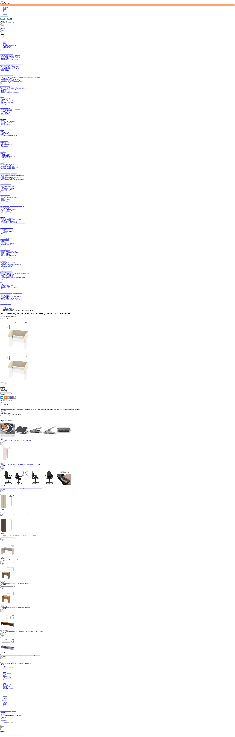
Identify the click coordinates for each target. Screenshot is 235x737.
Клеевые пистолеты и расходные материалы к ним (11, 293)
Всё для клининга (6, 668)
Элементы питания (4, 213)
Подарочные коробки (4, 155)
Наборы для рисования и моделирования (9, 252)
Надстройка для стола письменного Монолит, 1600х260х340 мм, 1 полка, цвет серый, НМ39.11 (20, 655)
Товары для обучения (4, 192)
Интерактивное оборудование (6, 275)
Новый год (2, 153)
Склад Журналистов (7, 677)
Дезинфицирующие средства (6, 65)
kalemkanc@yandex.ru (4, 720)
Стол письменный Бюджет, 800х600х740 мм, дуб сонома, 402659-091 (14, 583)
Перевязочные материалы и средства (8, 168)
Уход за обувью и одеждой (5, 73)
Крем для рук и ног (4, 113)
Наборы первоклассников (5, 184)
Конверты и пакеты (4, 58)
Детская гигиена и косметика (6, 234)
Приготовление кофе (4, 208)
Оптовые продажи (5, 4)
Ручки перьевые (3, 229)
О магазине (5, 7)
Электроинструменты (5, 302)
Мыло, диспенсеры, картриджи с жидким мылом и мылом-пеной (14, 88)
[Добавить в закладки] (11, 393)
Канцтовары (5, 39)
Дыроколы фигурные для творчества (8, 243)
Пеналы (2, 187)
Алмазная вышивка (4, 240)
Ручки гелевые (3, 226)
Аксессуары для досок (5, 269)
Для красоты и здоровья (5, 199)
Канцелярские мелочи (5, 91)
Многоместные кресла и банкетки (7, 127)
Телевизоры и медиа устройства (7, 210)
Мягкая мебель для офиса (5, 129)
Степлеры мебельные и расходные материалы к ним (11, 299)
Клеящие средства (4, 93)
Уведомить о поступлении (6, 393)
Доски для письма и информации (7, 274)
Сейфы (1, 131)
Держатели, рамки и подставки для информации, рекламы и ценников (15, 273)
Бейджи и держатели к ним (6, 271)
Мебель (4, 41)
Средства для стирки (4, 70)
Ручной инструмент (4, 297)
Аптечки (2, 163)
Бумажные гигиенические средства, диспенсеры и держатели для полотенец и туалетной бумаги (20, 77)
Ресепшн (2, 130)
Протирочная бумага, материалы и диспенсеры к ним (11, 81)
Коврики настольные (4, 140)
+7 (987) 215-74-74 (4, 16)
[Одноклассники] (5, 397)
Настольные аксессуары (5, 98)
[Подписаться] (13, 662)
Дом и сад (5, 687)
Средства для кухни (4, 69)
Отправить (3, 731)
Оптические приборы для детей (7, 238)
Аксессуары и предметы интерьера (7, 121)
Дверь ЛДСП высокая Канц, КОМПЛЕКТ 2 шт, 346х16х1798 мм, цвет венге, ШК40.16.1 (19, 535)
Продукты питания (4, 142)
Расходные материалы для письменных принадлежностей (12, 223)
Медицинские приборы (5, 207)
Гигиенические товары (5, 112)
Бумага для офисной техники (6, 54)
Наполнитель (3, 152)
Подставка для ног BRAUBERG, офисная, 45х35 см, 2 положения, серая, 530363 (17, 440)
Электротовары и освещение (6, 212)
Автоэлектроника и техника (6, 266)
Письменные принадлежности (9, 45)
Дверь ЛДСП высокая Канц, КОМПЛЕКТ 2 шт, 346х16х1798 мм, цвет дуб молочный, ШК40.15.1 (20, 511)
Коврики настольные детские (6, 182)
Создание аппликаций (5, 257)
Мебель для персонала (5, 124)
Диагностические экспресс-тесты (7, 164)
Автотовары (5, 685)
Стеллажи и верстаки (4, 132)
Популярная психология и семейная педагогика (10, 106)
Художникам (3, 261)
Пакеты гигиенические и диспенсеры (8, 89)
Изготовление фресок (5, 247)
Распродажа (5, 690)
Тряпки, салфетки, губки (5, 82)
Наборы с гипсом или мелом (6, 256)
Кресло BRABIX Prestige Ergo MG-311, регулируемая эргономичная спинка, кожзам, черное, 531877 (21, 488)
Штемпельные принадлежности (7, 102)
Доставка (5, 8)
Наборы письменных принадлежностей (8, 221)
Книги (4, 672)
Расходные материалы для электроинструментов (10, 296)
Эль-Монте (2, 712)
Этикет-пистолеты (4, 146)
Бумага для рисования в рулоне (7, 181)
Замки (1, 288)
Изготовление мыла (4, 245)
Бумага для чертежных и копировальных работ (10, 55)
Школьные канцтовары (5, 195)
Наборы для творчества (5, 254)
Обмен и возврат (6, 10)
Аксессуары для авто (4, 267)
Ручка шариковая (4, 224)
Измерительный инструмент (6, 289)
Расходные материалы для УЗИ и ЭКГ (8, 174)
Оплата (4, 9)
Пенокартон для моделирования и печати (9, 59)
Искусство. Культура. (4, 104)
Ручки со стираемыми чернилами (7, 231)
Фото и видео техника (5, 211)
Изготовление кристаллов (5, 244)
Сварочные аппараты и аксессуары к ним (9, 298)
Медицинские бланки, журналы (7, 166)
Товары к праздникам (5, 157)
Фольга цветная (3, 260)
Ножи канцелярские (4, 99)
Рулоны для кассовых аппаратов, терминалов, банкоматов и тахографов (15, 60)
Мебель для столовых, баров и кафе (7, 126)
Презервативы (3, 169)
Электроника (5, 44)
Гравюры (2, 241)
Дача (1, 282)
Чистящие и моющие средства (6, 75)
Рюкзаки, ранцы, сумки (5, 190)
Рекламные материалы (5, 143)
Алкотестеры (3, 162)
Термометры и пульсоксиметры (7, 178)
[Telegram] (8, 397)
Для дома (2, 198)
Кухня (1, 284)
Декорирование (3, 242)
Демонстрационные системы (6, 272)
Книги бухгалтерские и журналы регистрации (10, 57)
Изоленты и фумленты (5, 290)
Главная (4, 306)
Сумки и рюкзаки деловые (6, 144)
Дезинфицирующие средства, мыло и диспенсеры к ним (12, 87)
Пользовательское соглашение (9, 707)
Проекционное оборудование (6, 276)
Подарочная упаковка (5, 154)
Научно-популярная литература (7, 105)
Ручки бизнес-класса (4, 225)
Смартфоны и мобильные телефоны (8, 209)
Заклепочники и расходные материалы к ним (9, 287)
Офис (4, 42)
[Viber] (11, 397)
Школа (4, 43)
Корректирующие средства (6, 95)
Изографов (2, 215)
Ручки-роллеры (3, 232)
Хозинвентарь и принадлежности (7, 285)
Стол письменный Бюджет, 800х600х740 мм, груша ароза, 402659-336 (15, 607)
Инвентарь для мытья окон (6, 78)
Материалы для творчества (6, 249)
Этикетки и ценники (4, 61)
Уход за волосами (4, 117)
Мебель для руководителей (6, 125)
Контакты (5, 14)
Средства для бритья (4, 114)
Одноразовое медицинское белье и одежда (9, 167)
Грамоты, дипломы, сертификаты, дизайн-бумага (10, 56)
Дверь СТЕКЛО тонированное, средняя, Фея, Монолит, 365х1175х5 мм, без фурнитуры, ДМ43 (20, 464)
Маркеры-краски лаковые (5, 220)
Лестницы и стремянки (5, 294)
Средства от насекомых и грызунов (7, 72)
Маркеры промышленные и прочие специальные (10, 219)
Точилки (2, 101)
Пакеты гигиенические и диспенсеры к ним (9, 79)
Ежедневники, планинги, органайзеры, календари (11, 138)
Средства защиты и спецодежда (7, 71)
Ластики (2, 97)
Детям (4, 683)
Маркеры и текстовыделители (6, 218)
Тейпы (1, 116)
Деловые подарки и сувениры (6, 148)
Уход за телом (3, 119)
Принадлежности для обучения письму (8, 222)
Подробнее (2, 319)
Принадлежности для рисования (7, 188)
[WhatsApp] (14, 397)
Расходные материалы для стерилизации (8, 173)
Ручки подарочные (4, 230)
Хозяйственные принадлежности (7, 84)
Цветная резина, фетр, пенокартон (7, 262)
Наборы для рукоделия (5, 253)
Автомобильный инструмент (6, 265)
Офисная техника (4, 141)
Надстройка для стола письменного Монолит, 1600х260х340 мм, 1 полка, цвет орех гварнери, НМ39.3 (21, 631)
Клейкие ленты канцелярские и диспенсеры (9, 92)
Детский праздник (4, 149)
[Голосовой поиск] (1, 23)
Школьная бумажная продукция (7, 193)
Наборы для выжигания (5, 250)
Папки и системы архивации (6, 100)
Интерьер (2, 283)
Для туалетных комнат (7, 669)
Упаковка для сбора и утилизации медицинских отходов (12, 179)
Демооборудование (7, 47)
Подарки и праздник (7, 676)
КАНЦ (4, 384)
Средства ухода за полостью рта (7, 115)
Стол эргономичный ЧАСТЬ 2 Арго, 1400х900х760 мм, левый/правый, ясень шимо (17, 559)
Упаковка (2, 145)
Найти (2, 24)
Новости (5, 11)
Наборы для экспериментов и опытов (8, 255)
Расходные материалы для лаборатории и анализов (11, 170)
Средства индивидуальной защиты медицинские (10, 177)
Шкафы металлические (5, 133)
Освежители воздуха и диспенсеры (7, 67)
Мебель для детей (4, 123)
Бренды (4, 689)
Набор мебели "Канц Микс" (9, 309)
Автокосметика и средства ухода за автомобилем (10, 264)
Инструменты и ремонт (8, 688)
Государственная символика (6, 136)
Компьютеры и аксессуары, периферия (8, 203)
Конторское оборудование (5, 94)
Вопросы (5, 12)
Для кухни (2, 200)
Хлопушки (2, 158)
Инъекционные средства (5, 165)
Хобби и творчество (7, 46)
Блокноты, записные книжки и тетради (8, 135)
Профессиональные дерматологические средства (10, 68)
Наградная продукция (5, 151)
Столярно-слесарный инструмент (7, 300)
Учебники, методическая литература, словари (10, 109)
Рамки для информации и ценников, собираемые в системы (13, 278)
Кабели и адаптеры (4, 201)
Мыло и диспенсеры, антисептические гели (9, 66)
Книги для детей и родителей (6, 236)
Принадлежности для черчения (7, 189)
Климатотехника (4, 202)
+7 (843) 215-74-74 (12, 711)
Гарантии (5, 702)
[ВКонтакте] (1, 397)
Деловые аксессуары (4, 137)
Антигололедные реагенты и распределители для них (11, 64)
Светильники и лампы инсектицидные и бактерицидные (12, 175)
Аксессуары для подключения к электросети (9, 197)
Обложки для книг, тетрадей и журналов (9, 185)
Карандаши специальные (5, 291)
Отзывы (4, 697)
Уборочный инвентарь (5, 83)
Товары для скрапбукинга (5, 258)
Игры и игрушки (4, 235)
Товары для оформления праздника (7, 156)
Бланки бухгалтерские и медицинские (8, 51)
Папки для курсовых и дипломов (7, 186)
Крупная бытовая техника (5, 204)
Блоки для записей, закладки (6, 53)
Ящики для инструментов (5, 304)
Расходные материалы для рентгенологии (9, 171)
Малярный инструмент (5, 295)
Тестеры (2, 301)
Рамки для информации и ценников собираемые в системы (12, 277)
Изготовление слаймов (5, 246)
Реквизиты (5, 698)
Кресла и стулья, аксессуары (6, 122)
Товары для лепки (4, 191)
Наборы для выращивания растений (8, 251)
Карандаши (2, 217)
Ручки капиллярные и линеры (6, 228)
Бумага (4, 38)
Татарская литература (5, 108)
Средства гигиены (4, 176)
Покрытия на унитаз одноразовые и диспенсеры (10, 80)
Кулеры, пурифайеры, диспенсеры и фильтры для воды (12, 206)
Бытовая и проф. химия (8, 667)
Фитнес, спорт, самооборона (6, 110)
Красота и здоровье (7, 673)
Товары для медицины (7, 678)
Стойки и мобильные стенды (6, 279)
